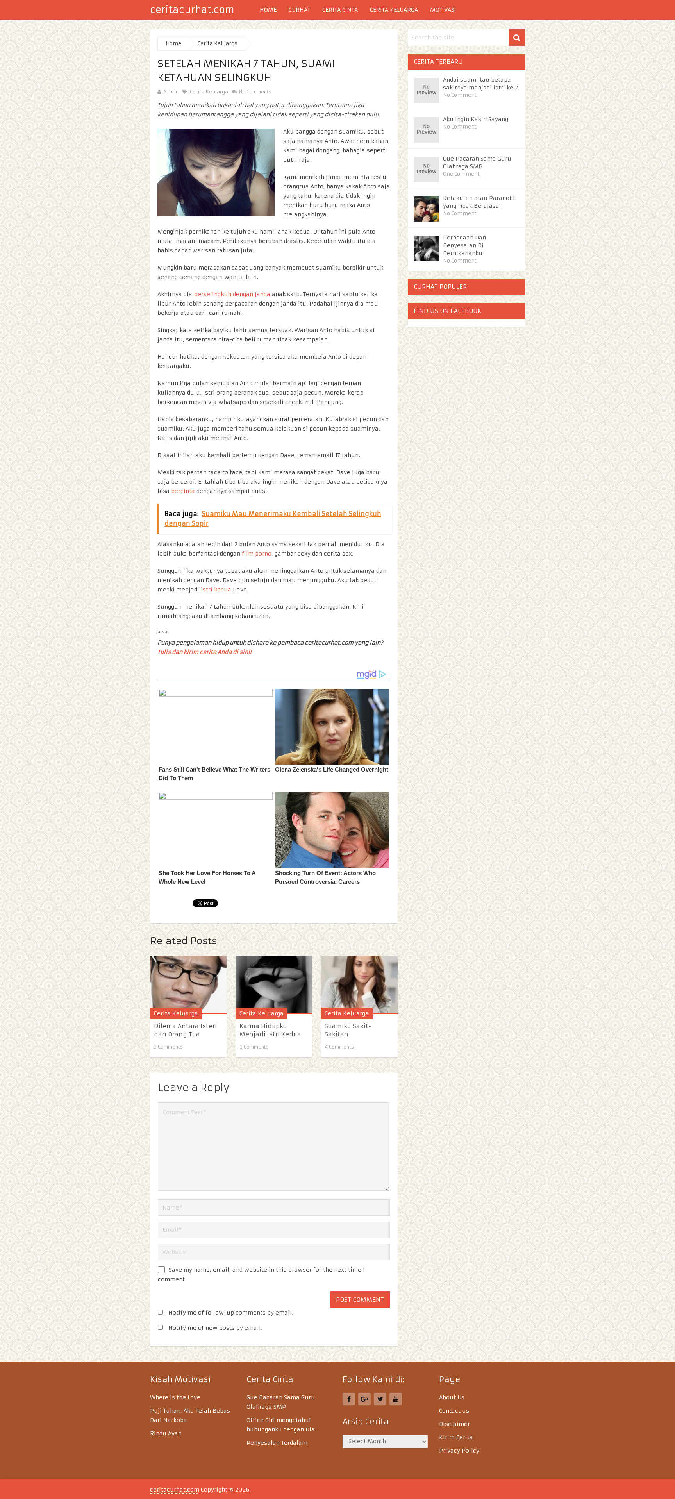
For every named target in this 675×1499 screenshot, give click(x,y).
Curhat (299, 9)
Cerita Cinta (340, 9)
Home (268, 9)
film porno (256, 553)
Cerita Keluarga (394, 9)
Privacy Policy (459, 1450)
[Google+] (364, 1399)
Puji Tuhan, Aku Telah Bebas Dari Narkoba (190, 1415)
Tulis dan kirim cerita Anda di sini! (204, 652)
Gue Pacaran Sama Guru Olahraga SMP (477, 162)
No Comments (254, 92)
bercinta (183, 491)
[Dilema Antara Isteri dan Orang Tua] (188, 985)
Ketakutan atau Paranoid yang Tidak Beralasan (478, 202)
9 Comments (254, 1047)
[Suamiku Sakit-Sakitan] (359, 985)
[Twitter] (380, 1399)
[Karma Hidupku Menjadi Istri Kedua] (274, 985)
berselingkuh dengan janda (232, 294)
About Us (451, 1397)
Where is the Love (175, 1397)
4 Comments (339, 1047)
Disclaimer (454, 1424)
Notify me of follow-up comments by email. (230, 1312)
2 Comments (168, 1047)
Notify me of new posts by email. (215, 1327)
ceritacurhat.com (192, 10)
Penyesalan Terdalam (276, 1442)
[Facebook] (349, 1399)
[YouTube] (395, 1399)
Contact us (454, 1410)
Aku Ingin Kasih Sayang (475, 119)
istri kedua (216, 589)
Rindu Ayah (166, 1433)
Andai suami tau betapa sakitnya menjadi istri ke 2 (480, 83)
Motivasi (443, 9)
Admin (171, 92)
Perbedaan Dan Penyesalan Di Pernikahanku (464, 245)
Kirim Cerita (456, 1437)
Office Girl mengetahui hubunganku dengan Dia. (281, 1425)
